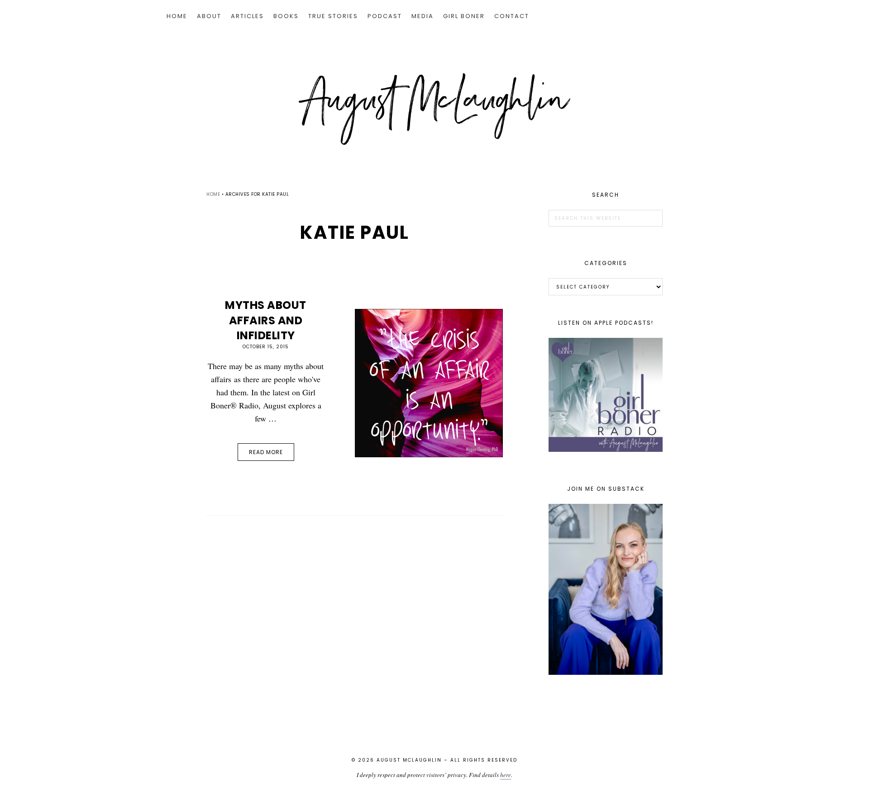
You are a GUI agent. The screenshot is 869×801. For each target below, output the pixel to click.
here (505, 775)
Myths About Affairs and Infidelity (265, 320)
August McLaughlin (434, 109)
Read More (266, 452)
